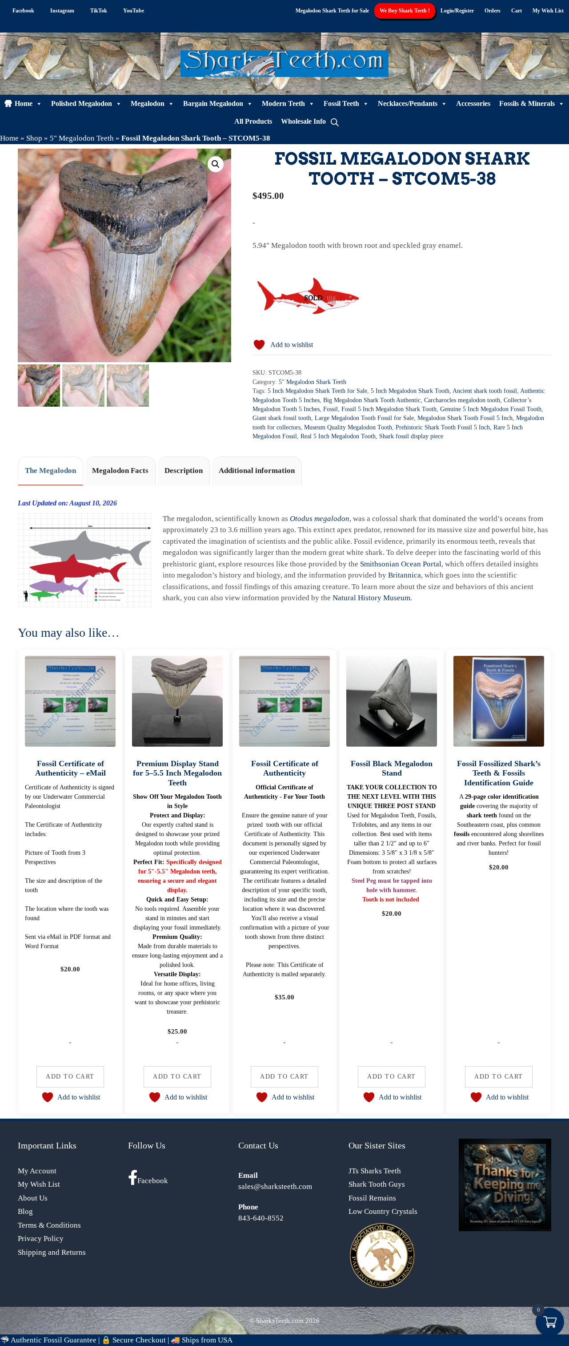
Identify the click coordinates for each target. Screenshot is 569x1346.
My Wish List (548, 11)
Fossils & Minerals (527, 103)
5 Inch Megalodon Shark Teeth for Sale (317, 391)
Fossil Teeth (341, 103)
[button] (216, 164)
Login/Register (457, 11)
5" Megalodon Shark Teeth (312, 382)
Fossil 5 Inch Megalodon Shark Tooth (389, 409)
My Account (37, 1171)
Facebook (152, 1180)
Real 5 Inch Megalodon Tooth (338, 436)
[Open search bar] (334, 121)
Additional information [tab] (257, 470)
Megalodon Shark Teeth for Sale (332, 11)
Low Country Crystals (383, 1211)
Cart (516, 11)
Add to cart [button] (70, 1076)
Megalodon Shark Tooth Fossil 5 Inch (465, 418)
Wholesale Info (303, 121)
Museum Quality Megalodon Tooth (348, 427)
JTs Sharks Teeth (375, 1171)
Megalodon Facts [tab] (120, 470)
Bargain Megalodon (213, 103)
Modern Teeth (283, 103)
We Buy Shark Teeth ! (405, 11)
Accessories (473, 103)
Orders (493, 11)
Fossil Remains (372, 1198)
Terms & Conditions (49, 1225)
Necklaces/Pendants (407, 103)
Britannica (404, 575)
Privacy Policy (41, 1238)
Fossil (330, 409)
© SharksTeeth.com (276, 1320)
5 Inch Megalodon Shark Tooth (410, 391)
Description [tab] (183, 470)
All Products (253, 121)
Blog (25, 1211)
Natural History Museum (371, 598)
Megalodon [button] (147, 103)
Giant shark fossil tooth (281, 418)
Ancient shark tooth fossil (485, 391)
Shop (34, 138)
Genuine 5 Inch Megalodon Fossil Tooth (490, 409)
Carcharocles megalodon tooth (462, 400)
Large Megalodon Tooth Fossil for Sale (364, 418)
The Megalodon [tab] (50, 470)
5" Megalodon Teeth (82, 138)
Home (23, 103)
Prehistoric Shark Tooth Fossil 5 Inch (443, 427)
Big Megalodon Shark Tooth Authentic (372, 400)
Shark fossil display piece (411, 436)
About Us (33, 1198)
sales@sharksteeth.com (275, 1186)
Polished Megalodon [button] (81, 103)
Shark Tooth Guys (377, 1184)
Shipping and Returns (52, 1252)
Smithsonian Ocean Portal (400, 564)
